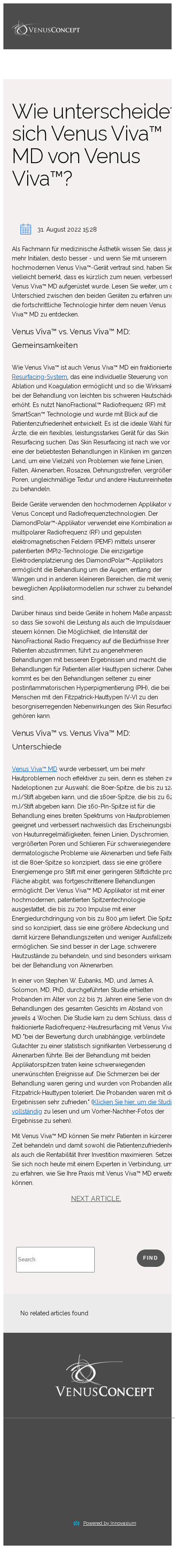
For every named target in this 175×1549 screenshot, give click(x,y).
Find (150, 1258)
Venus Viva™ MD (34, 769)
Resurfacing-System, (40, 376)
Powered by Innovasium (109, 1523)
